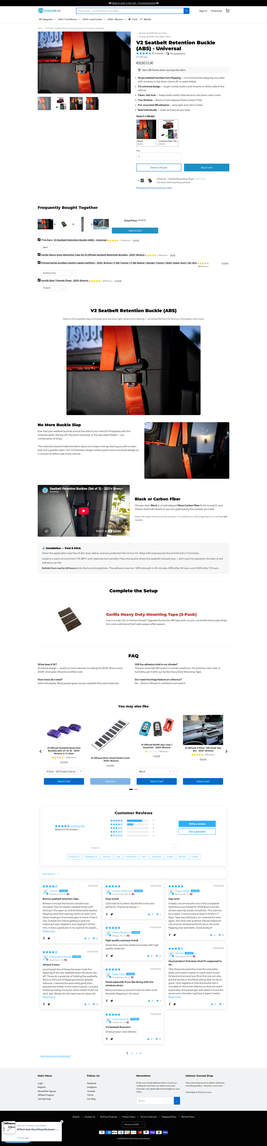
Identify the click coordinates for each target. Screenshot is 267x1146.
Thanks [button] (194, 856)
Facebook (91, 1083)
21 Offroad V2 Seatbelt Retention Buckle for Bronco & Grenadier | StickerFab (74, 28)
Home (40, 28)
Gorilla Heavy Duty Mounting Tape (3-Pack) (151, 614)
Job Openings (44, 1098)
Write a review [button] (197, 823)
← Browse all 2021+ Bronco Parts (151, 33)
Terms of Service (148, 1116)
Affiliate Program (46, 1095)
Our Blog (91, 1098)
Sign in (203, 10)
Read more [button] (49, 931)
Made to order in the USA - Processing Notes (133, 3)
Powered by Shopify (141, 1138)
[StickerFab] (49, 11)
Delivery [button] (107, 856)
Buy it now (206, 167)
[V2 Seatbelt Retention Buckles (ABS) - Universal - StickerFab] (44, 103)
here (193, 1092)
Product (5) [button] (74, 856)
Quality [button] (169, 856)
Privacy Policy (128, 1116)
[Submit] (186, 11)
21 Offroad (141, 56)
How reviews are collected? (55, 1056)
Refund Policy (188, 1116)
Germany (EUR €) (131, 1124)
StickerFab (128, 1138)
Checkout (216, 10)
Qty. (138, 150)
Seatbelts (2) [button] (91, 856)
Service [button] (182, 856)
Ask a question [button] (197, 831)
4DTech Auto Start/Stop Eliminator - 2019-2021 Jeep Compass (38, 1129)
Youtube (91, 1091)
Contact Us (89, 1116)
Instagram (92, 1087)
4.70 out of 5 (78, 826)
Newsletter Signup (47, 1091)
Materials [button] (156, 856)
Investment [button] (131, 856)
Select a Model (145, 116)
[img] (50, 886)
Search (76, 1116)
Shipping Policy (169, 1116)
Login (40, 1083)
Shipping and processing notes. (154, 187)
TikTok (90, 1095)
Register (42, 1087)
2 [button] (132, 1053)
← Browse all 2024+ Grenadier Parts (153, 36)
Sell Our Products (108, 1116)
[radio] (146, 133)
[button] (144, 53)
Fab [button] (118, 856)
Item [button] (144, 856)
